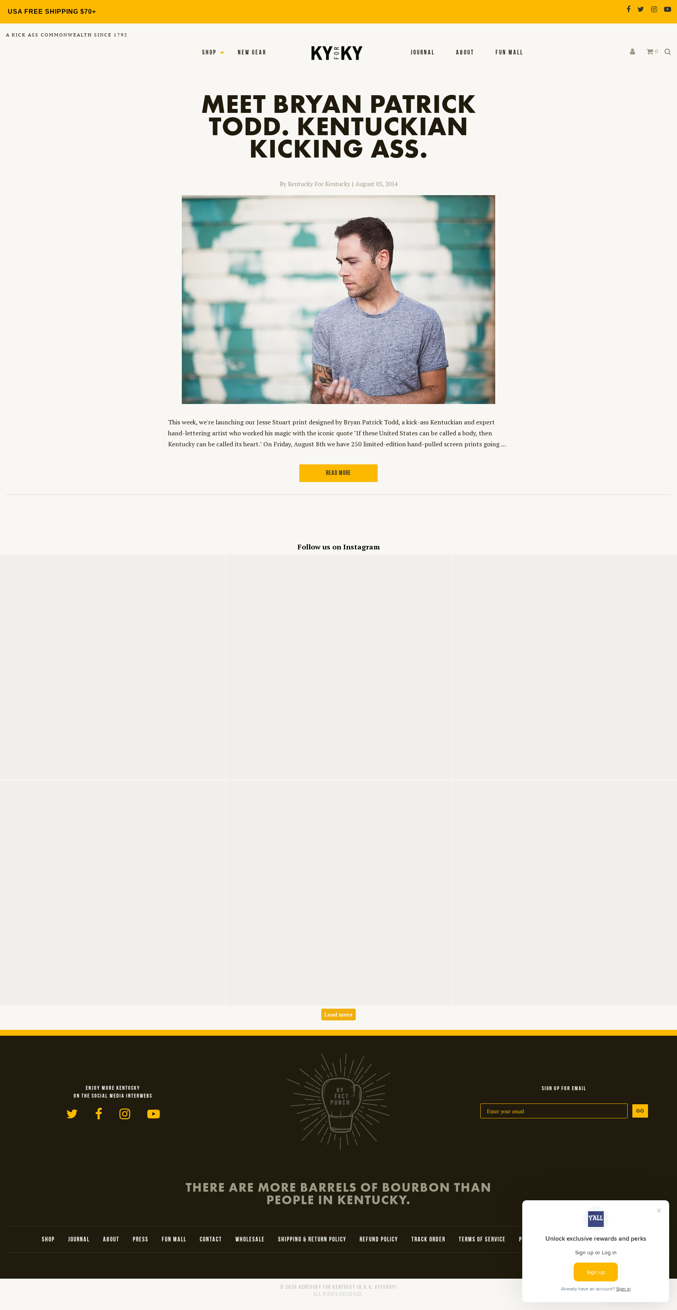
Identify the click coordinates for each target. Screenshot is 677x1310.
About (465, 53)
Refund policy (379, 1240)
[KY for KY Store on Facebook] (628, 9)
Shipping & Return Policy (312, 1240)
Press (140, 1240)
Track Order (428, 1240)
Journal (423, 53)
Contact (211, 1240)
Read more (338, 473)
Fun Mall (509, 53)
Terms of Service (482, 1240)
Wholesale (250, 1240)
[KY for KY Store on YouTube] (667, 9)
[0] (649, 51)
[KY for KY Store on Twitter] (640, 9)
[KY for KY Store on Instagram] (654, 9)
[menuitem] (423, 53)
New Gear (252, 53)
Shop (209, 53)
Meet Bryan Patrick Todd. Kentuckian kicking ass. (338, 125)
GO (640, 1111)
